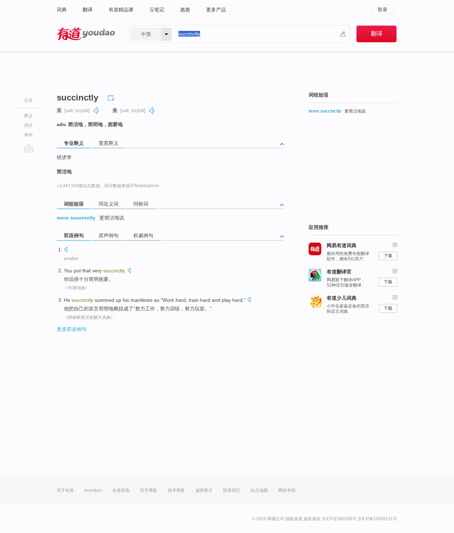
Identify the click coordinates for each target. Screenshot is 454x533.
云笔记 (156, 9)
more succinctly (76, 218)
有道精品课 (121, 9)
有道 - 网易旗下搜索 (86, 33)
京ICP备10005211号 (377, 518)
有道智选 (120, 490)
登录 (382, 9)
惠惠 (185, 9)
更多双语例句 (72, 329)
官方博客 (148, 490)
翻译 (88, 9)
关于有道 (65, 490)
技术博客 (176, 490)
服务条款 (312, 518)
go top (28, 148)
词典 (62, 9)
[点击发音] (65, 250)
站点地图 (259, 490)
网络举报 (286, 490)
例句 (28, 134)
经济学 (64, 157)
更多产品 (216, 9)
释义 (28, 115)
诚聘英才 (203, 490)
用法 (28, 125)
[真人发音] (96, 110)
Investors (93, 490)
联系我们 (231, 490)
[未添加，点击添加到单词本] (112, 97)
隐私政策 (294, 518)
